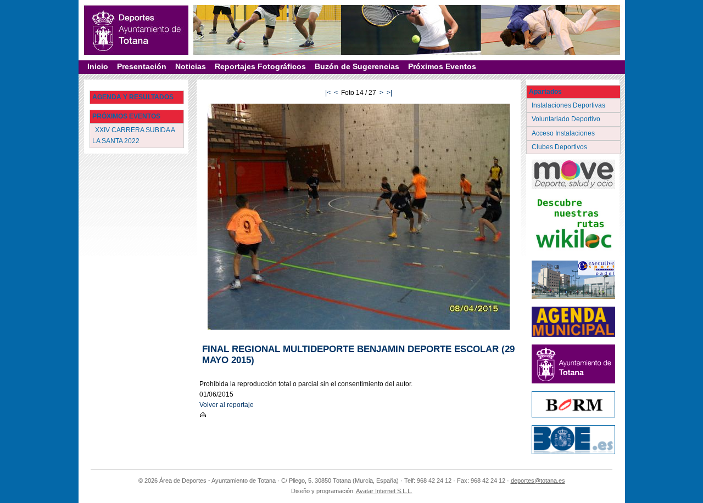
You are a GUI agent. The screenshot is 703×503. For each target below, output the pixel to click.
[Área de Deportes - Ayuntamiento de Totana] (136, 30)
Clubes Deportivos (560, 147)
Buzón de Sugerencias (357, 66)
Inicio (97, 66)
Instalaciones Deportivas (569, 105)
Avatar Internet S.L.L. (384, 491)
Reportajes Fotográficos (260, 66)
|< (328, 93)
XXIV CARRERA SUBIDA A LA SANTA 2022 (133, 135)
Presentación (141, 66)
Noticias (190, 66)
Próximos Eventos (442, 66)
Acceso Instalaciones (564, 133)
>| (389, 93)
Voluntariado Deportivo (567, 119)
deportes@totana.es (538, 480)
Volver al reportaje (226, 405)
